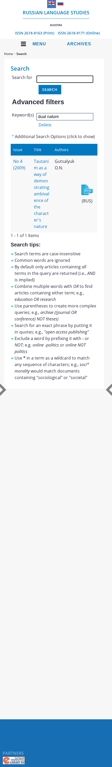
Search (21, 54)
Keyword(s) (23, 115)
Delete (45, 125)
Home (8, 54)
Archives (79, 44)
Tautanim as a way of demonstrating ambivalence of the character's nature (41, 193)
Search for (22, 77)
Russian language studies (56, 18)
